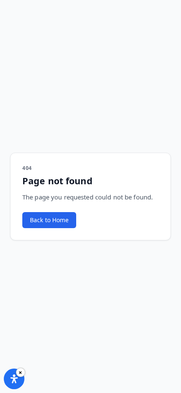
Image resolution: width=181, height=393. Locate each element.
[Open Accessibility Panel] (14, 379)
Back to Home (49, 220)
